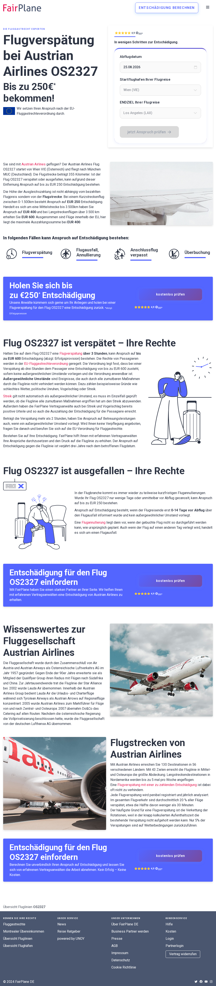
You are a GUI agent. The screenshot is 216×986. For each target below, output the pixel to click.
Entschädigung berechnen (167, 8)
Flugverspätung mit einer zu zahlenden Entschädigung (157, 785)
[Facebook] (201, 981)
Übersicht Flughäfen (18, 946)
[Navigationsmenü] (207, 7)
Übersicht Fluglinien (17, 907)
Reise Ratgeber (68, 931)
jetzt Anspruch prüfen (146, 132)
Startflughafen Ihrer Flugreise (145, 79)
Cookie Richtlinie (123, 967)
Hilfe (169, 924)
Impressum (119, 953)
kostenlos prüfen (170, 294)
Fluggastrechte (14, 924)
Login (170, 939)
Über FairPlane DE (124, 924)
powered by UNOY (70, 939)
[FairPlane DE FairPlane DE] (22, 7)
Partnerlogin (175, 946)
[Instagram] (211, 981)
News (61, 924)
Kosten (171, 931)
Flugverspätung (70, 353)
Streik (7, 396)
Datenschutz (120, 960)
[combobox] (160, 89)
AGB (114, 946)
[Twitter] (196, 981)
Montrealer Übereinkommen (23, 931)
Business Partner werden (130, 931)
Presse (116, 939)
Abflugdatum (131, 56)
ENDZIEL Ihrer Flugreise (140, 102)
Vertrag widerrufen (183, 954)
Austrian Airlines (34, 164)
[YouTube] (206, 981)
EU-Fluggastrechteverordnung (46, 364)
